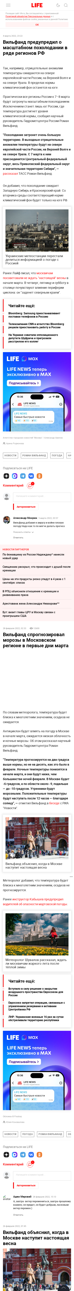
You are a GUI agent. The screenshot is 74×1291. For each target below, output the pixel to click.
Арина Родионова (15, 443)
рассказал (11, 173)
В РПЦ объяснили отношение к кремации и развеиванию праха (31, 593)
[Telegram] (22, 476)
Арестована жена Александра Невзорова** (31, 603)
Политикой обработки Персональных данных (28, 16)
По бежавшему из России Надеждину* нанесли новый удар (33, 556)
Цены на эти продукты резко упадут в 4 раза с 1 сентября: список (34, 581)
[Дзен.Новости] (6, 476)
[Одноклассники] (39, 476)
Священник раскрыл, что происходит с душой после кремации (37, 568)
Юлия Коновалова (15, 1122)
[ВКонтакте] (31, 476)
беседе (54, 803)
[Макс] (14, 476)
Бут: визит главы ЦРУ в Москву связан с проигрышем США (29, 614)
